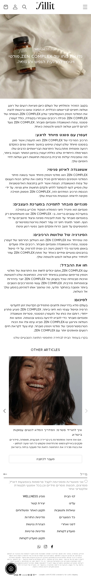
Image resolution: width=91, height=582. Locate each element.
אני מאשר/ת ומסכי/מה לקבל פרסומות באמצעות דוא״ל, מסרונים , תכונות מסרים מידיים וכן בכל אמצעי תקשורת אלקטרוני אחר (48, 485)
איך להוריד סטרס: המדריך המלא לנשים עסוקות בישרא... (47, 432)
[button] (85, 7)
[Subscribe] (5, 474)
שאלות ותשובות (64, 510)
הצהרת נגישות (35, 524)
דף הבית (69, 496)
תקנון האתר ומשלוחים (30, 510)
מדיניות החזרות (35, 517)
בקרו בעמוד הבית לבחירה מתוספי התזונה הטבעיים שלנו (51, 337)
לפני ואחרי (68, 524)
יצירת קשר (38, 503)
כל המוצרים (67, 517)
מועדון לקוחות (66, 531)
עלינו (72, 503)
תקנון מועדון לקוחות (32, 538)
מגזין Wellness (34, 496)
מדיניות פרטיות (35, 531)
